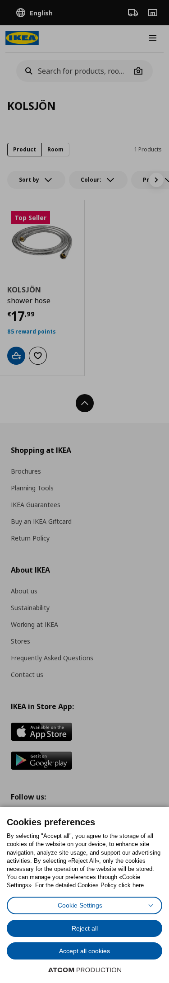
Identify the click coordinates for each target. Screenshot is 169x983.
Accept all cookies (84, 951)
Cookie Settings (80, 905)
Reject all (85, 928)
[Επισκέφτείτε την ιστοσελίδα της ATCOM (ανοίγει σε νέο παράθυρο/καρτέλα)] (84, 970)
